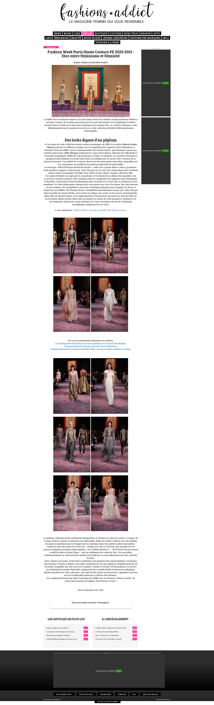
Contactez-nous (86, 694)
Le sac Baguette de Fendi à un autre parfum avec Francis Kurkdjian (90, 343)
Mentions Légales (150, 694)
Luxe (76, 33)
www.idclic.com (166, 699)
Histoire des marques (145, 38)
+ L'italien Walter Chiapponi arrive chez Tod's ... (111, 628)
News (57, 33)
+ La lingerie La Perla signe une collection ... (61, 632)
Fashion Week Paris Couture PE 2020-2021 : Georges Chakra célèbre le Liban (91, 349)
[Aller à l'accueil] (107, 12)
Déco (165, 38)
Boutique (101, 33)
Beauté (76, 38)
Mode (67, 33)
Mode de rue (92, 38)
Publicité (122, 694)
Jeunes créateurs (115, 38)
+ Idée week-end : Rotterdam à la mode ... (109, 639)
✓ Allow (165, 83)
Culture (115, 33)
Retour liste (51, 47)
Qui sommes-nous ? (64, 694)
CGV (134, 694)
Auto (156, 33)
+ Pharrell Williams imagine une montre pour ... (62, 639)
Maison (145, 33)
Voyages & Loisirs (107, 42)
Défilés (87, 33)
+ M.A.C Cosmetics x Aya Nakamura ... (107, 635)
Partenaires (105, 694)
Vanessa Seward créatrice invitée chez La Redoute (90, 346)
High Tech (131, 33)
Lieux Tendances (57, 38)
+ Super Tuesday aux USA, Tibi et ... (58, 628)
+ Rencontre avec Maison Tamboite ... (58, 635)
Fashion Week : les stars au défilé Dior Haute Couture (99, 210)
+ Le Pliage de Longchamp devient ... (107, 632)
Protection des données (107, 701)
